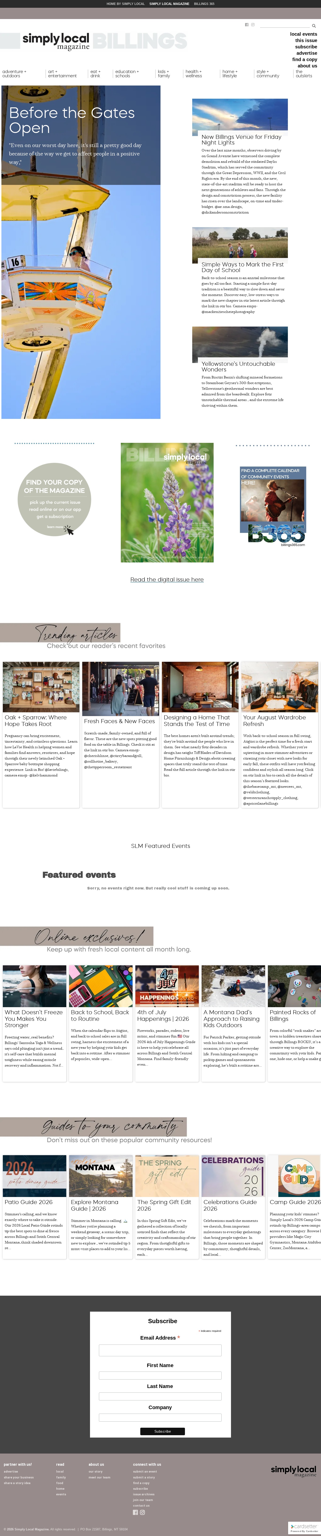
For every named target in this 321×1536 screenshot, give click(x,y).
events (61, 1494)
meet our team (99, 1477)
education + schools (127, 74)
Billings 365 (204, 4)
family (61, 1477)
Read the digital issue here (167, 579)
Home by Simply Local (126, 4)
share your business (19, 1477)
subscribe (306, 46)
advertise (307, 53)
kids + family (164, 74)
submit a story (144, 1477)
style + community (268, 74)
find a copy (304, 59)
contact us (141, 1505)
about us (307, 65)
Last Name (160, 1386)
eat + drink (95, 74)
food (59, 1483)
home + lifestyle (230, 74)
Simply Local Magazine (169, 4)
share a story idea (17, 1483)
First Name (160, 1365)
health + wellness (194, 74)
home (60, 1488)
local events (303, 34)
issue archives (143, 1494)
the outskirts (304, 74)
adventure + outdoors (14, 74)
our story (95, 1471)
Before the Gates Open (72, 120)
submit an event (145, 1471)
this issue (306, 40)
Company (160, 1407)
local (60, 1471)
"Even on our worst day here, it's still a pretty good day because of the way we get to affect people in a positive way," (75, 153)
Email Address (160, 1338)
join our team (143, 1500)
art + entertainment (62, 74)
